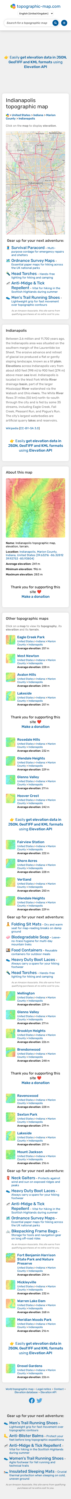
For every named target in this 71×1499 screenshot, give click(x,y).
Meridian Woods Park (34, 1320)
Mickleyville (26, 1282)
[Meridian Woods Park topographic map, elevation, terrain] (10, 1325)
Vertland (24, 879)
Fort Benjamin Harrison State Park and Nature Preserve (36, 1259)
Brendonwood (28, 1049)
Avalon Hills (26, 675)
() (34, 555)
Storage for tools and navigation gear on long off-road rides (36, 1236)
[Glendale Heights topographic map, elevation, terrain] (10, 763)
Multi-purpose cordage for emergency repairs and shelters (37, 251)
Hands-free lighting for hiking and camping (33, 275)
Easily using (38, 62)
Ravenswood (27, 1096)
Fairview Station (30, 842)
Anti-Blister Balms (26, 1435)
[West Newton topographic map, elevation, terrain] (10, 661)
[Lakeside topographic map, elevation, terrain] (10, 698)
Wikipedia (12, 428)
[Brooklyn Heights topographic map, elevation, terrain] (10, 1036)
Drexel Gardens (29, 1366)
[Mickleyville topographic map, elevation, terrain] (10, 1287)
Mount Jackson (30, 1152)
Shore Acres (27, 861)
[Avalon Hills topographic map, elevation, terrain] (10, 680)
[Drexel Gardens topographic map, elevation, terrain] (10, 1371)
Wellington (26, 993)
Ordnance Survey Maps (33, 260)
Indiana (40, 641)
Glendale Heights (31, 758)
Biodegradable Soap (30, 937)
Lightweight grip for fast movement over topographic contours (35, 303)
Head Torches (24, 273)
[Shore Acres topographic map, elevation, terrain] (10, 866)
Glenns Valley (28, 777)
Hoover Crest (28, 796)
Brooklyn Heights (31, 1031)
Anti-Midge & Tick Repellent (27, 285)
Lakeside (24, 693)
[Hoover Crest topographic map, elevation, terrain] (10, 801)
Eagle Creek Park (31, 637)
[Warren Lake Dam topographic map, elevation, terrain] (10, 1306)
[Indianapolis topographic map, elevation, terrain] (35, 508)
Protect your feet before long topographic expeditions (36, 1437)
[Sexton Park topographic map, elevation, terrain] (10, 1119)
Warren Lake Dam (31, 1301)
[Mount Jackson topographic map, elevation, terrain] (10, 1157)
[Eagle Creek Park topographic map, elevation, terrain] (10, 642)
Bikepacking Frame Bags (34, 1231)
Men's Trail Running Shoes (35, 297)
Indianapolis (35, 644)
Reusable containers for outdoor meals (34, 952)
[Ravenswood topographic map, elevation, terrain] (10, 1101)
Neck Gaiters (23, 1177)
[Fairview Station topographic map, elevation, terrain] (10, 847)
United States (25, 641)
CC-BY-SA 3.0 (29, 428)
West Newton (28, 656)
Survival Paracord (28, 247)
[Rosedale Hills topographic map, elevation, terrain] (10, 744)
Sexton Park (27, 1114)
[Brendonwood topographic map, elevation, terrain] (10, 1054)
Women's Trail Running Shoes (36, 1458)
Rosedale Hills (28, 739)
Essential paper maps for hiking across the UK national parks (37, 266)
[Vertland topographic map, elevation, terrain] (10, 884)
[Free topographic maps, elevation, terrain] (7, 115)
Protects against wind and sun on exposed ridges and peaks (35, 1182)
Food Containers (26, 950)
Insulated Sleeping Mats (32, 1471)
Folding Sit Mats (26, 924)
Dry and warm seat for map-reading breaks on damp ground (37, 928)
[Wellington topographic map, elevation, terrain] (10, 998)
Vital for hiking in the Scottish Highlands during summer (35, 289)
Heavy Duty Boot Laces (33, 959)
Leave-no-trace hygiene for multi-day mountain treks (36, 941)
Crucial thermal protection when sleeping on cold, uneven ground (38, 1475)
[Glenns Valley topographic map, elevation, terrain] (10, 782)
